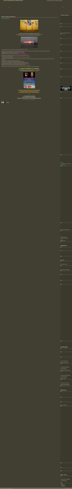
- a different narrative (63, 240)
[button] (9, 7)
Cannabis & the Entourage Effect (65, 375)
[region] (36, 7)
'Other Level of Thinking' (65, 384)
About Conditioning (63, 368)
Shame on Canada (63, 378)
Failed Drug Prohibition (64, 376)
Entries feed (62, 484)
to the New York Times (64, 390)
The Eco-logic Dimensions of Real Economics (13, 0)
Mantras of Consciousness (64, 362)
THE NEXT (62, 162)
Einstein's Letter (63, 389)
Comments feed (63, 485)
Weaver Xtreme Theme (68, 488)
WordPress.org (63, 486)
